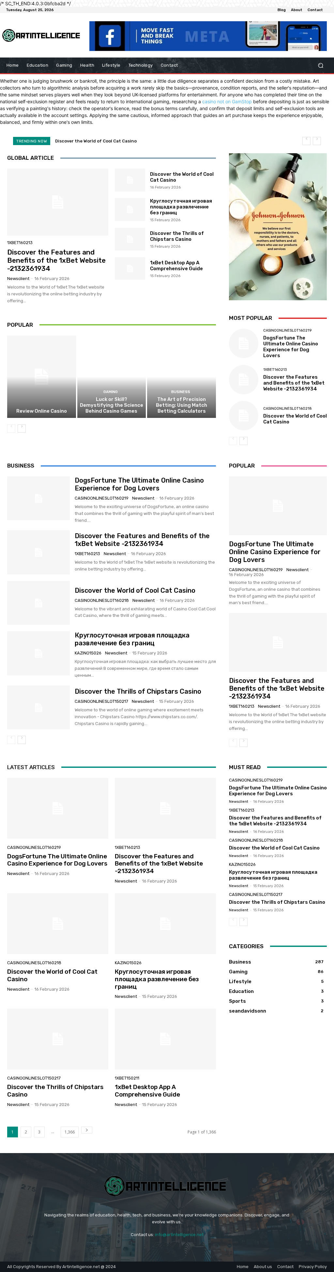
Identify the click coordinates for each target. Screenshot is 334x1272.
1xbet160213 (20, 242)
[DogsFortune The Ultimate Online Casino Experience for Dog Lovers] (243, 343)
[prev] (306, 141)
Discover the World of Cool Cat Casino (135, 590)
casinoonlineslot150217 (101, 701)
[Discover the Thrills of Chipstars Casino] (130, 239)
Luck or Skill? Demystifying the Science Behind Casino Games (111, 405)
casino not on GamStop (227, 101)
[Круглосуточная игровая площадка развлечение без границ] (130, 209)
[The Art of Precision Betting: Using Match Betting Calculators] (181, 377)
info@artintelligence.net (179, 1234)
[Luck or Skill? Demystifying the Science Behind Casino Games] (111, 377)
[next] (317, 141)
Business (180, 392)
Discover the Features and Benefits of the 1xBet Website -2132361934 (56, 260)
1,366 (70, 1132)
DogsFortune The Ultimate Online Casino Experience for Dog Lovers (290, 346)
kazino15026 (88, 653)
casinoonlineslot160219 (287, 330)
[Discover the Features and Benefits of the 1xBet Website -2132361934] (57, 202)
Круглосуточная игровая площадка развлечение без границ (123, 141)
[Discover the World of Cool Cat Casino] (130, 180)
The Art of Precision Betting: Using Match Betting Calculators (181, 405)
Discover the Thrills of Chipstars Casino (177, 236)
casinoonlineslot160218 (287, 408)
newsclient (18, 278)
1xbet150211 (127, 1078)
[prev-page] (11, 428)
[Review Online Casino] (41, 377)
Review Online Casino (41, 411)
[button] (320, 65)
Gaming (110, 392)
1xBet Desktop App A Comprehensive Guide (176, 266)
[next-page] (22, 428)
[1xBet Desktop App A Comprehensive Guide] (130, 268)
